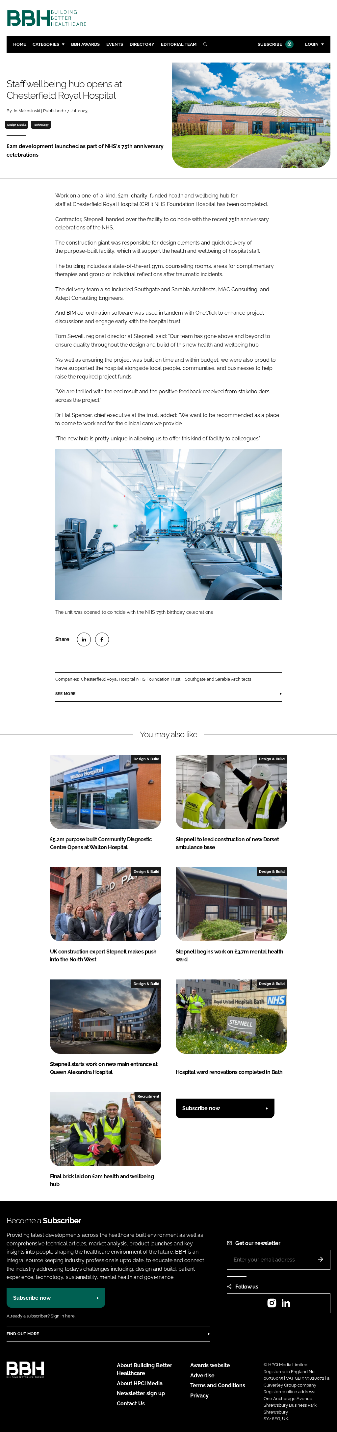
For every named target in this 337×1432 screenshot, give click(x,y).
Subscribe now (201, 1108)
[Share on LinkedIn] (84, 639)
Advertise (202, 1375)
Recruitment (148, 1096)
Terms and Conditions (217, 1385)
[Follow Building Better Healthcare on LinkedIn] (285, 1305)
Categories (46, 44)
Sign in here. (63, 1316)
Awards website (210, 1365)
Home (19, 44)
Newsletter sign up (141, 1393)
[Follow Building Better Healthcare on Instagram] (272, 1305)
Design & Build (16, 124)
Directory (142, 44)
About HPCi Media (140, 1383)
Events (114, 44)
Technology (41, 124)
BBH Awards (85, 44)
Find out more (23, 1334)
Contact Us (131, 1403)
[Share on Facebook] (102, 639)
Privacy (199, 1396)
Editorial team (178, 44)
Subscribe (270, 44)
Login (312, 44)
